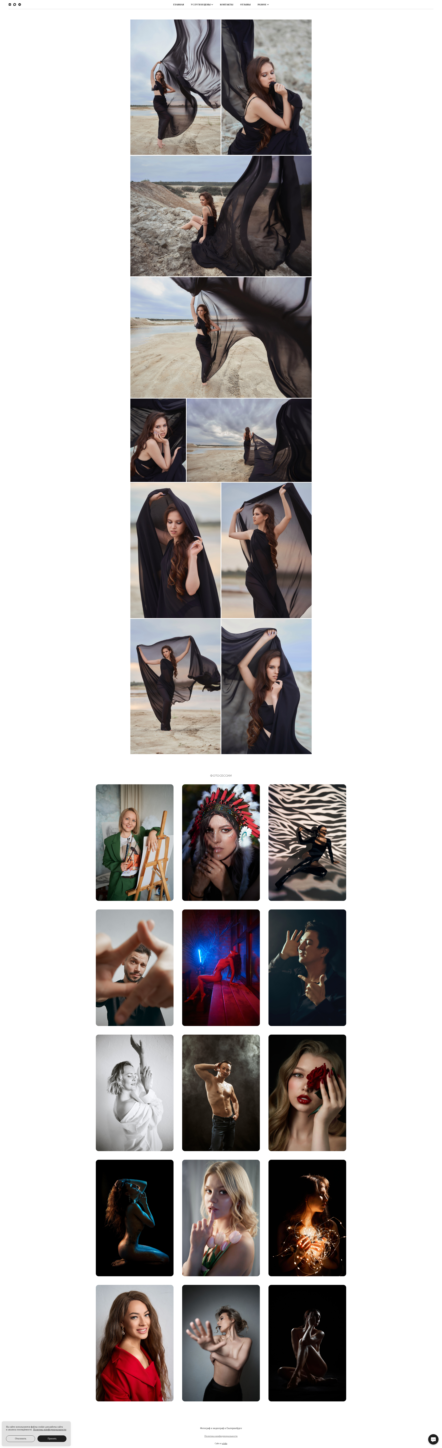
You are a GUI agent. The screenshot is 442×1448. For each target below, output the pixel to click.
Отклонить (20, 1438)
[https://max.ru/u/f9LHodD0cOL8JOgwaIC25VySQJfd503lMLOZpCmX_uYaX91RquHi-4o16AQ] (14, 4)
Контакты (226, 4)
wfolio (224, 1443)
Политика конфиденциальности (221, 1436)
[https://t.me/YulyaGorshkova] (19, 4)
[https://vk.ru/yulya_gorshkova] (10, 4)
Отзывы (245, 4)
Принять (52, 1438)
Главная (178, 4)
